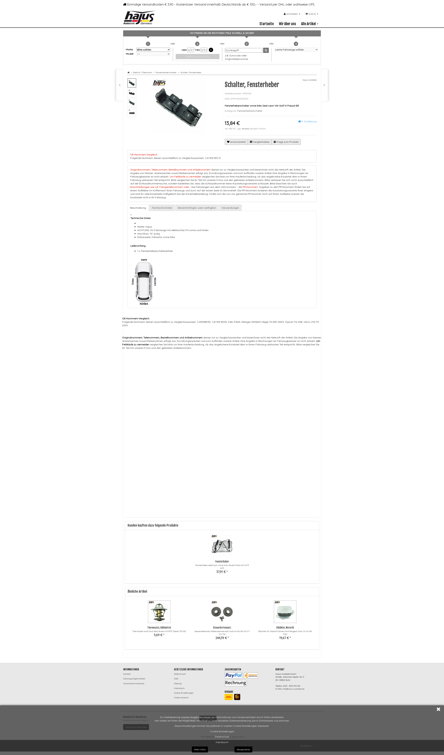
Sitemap (178, 683)
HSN (184, 50)
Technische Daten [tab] (162, 207)
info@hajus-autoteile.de (293, 689)
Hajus (178, 355)
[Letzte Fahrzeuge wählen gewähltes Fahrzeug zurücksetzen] (296, 50)
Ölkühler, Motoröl (285, 627)
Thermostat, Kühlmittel (159, 627)
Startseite (266, 24)
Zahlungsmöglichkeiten (134, 678)
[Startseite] (128, 72)
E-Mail (133, 465)
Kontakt (127, 674)
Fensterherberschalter (249, 110)
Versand (245, 128)
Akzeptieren (243, 749)
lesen (207, 480)
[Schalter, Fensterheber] (324, 85)
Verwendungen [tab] (230, 207)
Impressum (222, 742)
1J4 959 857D (181, 361)
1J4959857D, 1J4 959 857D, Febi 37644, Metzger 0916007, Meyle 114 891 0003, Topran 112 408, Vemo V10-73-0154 (233, 361)
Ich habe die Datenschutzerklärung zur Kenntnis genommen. (172, 480)
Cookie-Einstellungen (222, 731)
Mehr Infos (200, 749)
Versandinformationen (133, 683)
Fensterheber (222, 561)
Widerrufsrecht (181, 697)
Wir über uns (287, 24)
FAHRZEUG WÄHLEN (197, 56)
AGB (176, 678)
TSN (197, 50)
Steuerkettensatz (222, 627)
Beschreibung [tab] (138, 207)
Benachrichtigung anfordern (149, 503)
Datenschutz (222, 736)
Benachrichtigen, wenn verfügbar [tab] (197, 207)
